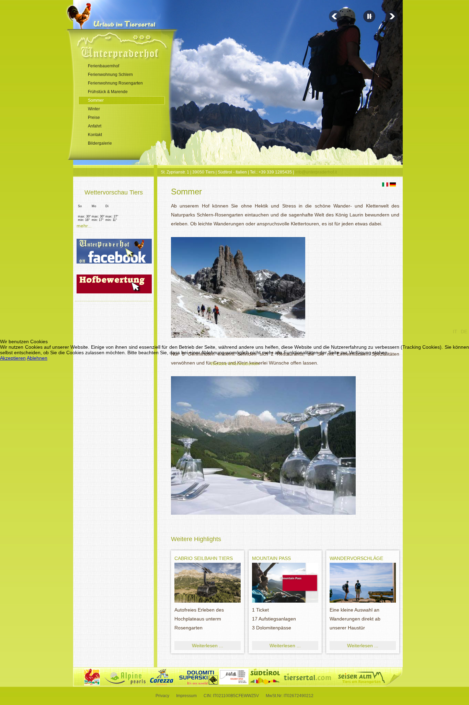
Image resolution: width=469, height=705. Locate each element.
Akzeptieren (13, 358)
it (455, 331)
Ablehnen (37, 358)
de (464, 331)
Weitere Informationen (234, 363)
